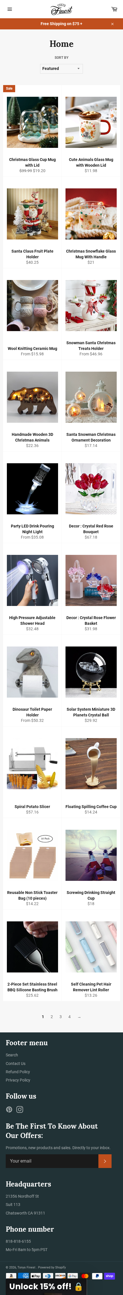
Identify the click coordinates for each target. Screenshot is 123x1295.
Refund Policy (18, 1072)
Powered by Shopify (52, 1267)
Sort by (61, 58)
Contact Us (15, 1063)
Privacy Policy (18, 1080)
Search (12, 1055)
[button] (46, 1286)
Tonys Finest (26, 1267)
